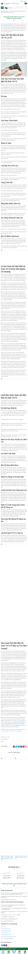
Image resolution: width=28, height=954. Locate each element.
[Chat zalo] (3, 951)
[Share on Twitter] (16, 747)
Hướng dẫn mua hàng (6, 930)
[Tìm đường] (19, 951)
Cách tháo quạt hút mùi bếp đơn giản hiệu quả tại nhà (21, 857)
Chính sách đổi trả (5, 932)
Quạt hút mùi (4, 40)
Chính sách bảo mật (6, 928)
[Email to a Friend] (26, 747)
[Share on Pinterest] (23, 747)
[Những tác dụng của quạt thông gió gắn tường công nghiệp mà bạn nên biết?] (7, 806)
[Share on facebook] (14, 747)
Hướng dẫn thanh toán (6, 934)
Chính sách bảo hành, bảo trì (7, 938)
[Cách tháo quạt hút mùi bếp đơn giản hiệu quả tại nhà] (21, 806)
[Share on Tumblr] (21, 747)
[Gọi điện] (8, 951)
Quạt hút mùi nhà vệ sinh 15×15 (8, 24)
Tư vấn (8, 737)
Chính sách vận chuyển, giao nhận (9, 936)
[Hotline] (25, 951)
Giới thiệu (4, 926)
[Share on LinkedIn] (19, 747)
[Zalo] (14, 951)
